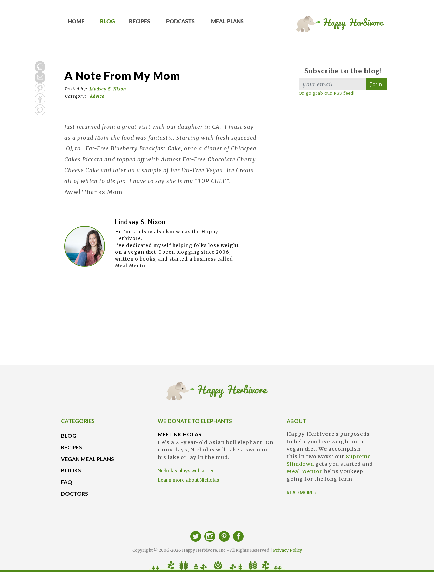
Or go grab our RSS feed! (327, 93)
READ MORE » (302, 492)
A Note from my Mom (122, 75)
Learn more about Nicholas (188, 480)
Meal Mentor (304, 471)
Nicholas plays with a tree (186, 471)
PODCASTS (180, 21)
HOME (76, 21)
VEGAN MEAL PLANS (87, 458)
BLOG (107, 21)
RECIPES (139, 21)
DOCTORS (74, 493)
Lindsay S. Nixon (108, 88)
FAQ (66, 482)
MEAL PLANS (227, 21)
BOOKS (71, 470)
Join (376, 84)
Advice (97, 96)
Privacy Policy (287, 550)
